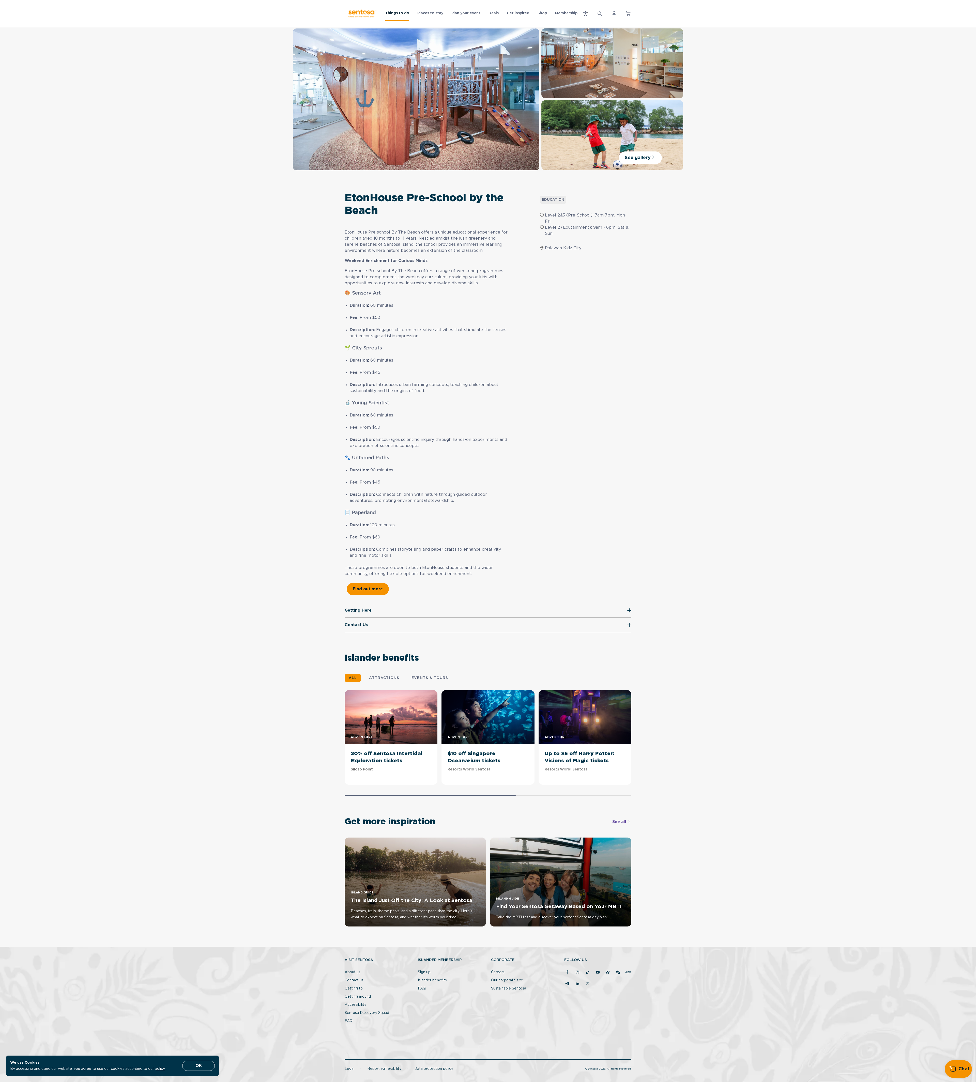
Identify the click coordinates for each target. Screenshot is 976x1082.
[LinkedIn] (577, 983)
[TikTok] (588, 972)
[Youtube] (598, 972)
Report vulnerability (384, 1069)
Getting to (354, 988)
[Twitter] (588, 983)
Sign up (424, 972)
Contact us (354, 980)
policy (160, 1069)
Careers (498, 972)
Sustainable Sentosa (508, 988)
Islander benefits (432, 980)
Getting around (358, 996)
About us (352, 972)
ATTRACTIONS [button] (384, 678)
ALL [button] (353, 678)
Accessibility (355, 1005)
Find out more (368, 589)
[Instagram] (577, 972)
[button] (586, 14)
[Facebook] (567, 972)
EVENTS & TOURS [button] (429, 678)
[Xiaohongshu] (628, 972)
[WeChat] (618, 972)
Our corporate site (507, 980)
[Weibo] (608, 972)
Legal (349, 1069)
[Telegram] (567, 983)
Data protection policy (433, 1069)
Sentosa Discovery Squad (367, 1013)
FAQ (349, 1021)
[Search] (600, 14)
